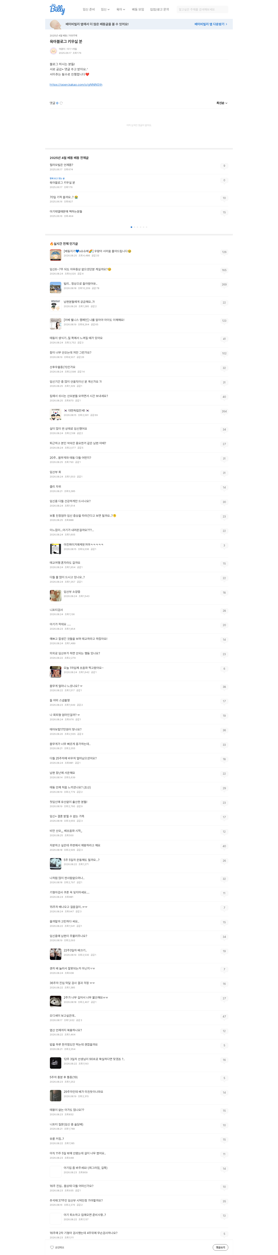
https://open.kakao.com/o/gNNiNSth (76, 84)
